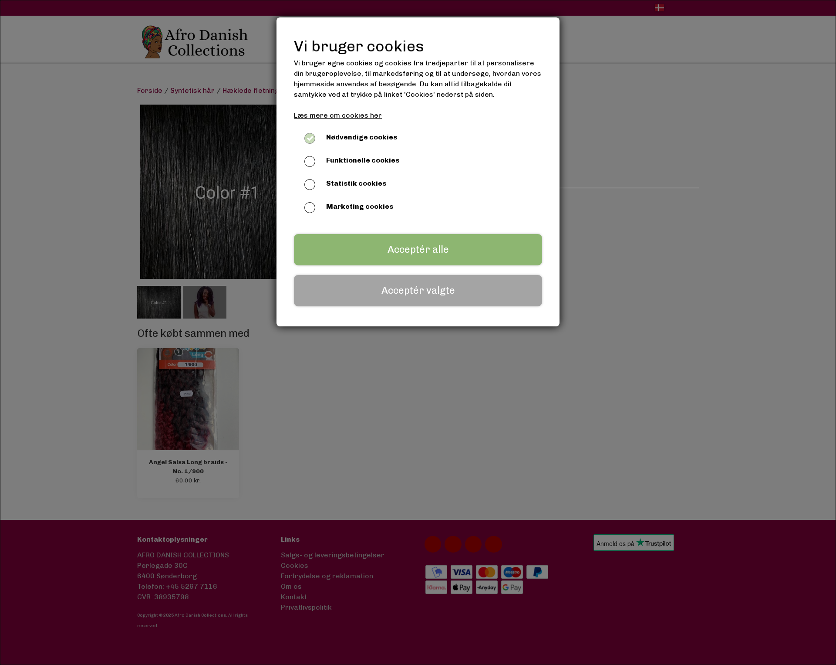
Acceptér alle (418, 249)
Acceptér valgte (418, 290)
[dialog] (418, 332)
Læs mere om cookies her (338, 115)
